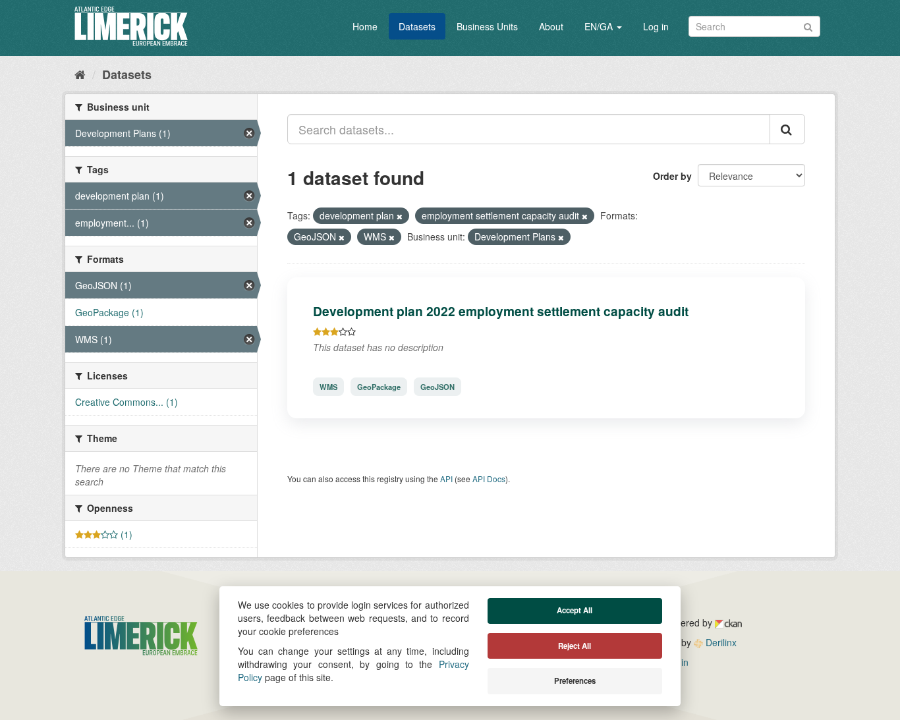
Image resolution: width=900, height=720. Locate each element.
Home (365, 26)
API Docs (488, 478)
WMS (328, 386)
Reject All (574, 645)
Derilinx (720, 642)
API (446, 478)
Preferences (575, 680)
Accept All (574, 610)
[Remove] (400, 216)
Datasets (417, 26)
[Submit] (808, 25)
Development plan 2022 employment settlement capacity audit (501, 311)
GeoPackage (379, 386)
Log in (656, 26)
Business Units (487, 26)
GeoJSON (437, 386)
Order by (672, 175)
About (551, 26)
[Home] (80, 73)
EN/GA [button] (599, 26)
